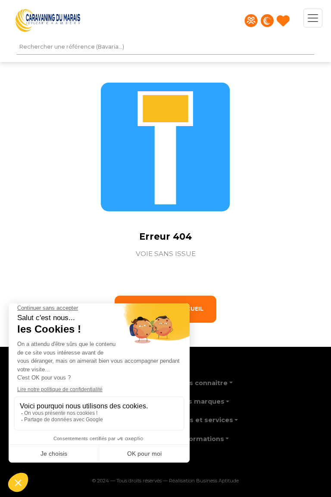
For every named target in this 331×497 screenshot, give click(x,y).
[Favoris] (283, 20)
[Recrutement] (251, 20)
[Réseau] (267, 20)
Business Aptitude (217, 481)
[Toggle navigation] (312, 18)
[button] (204, 380)
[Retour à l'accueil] (48, 20)
